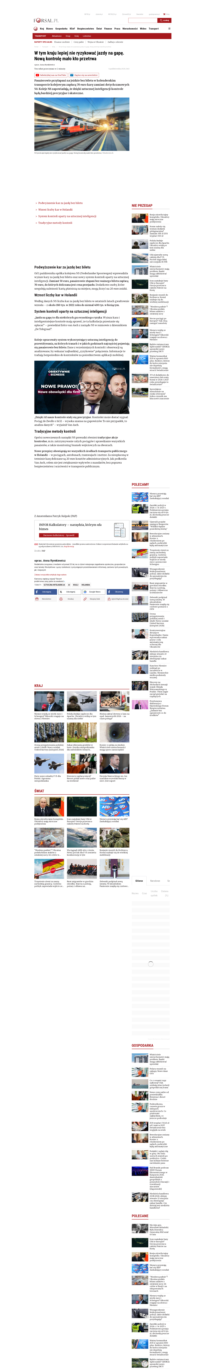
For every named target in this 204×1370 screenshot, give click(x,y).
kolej (75, 585)
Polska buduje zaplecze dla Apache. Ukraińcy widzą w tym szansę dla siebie (81, 716)
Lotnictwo (87, 36)
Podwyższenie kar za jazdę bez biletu (60, 203)
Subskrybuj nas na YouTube (53, 75)
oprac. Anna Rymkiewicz (44, 65)
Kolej (76, 36)
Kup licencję (69, 546)
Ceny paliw (79, 42)
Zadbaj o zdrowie (115, 42)
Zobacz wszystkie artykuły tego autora (50, 575)
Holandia (86, 585)
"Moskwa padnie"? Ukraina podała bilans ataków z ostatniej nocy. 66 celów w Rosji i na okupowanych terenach (47, 852)
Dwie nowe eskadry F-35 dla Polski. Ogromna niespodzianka (47, 778)
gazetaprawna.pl (154, 14)
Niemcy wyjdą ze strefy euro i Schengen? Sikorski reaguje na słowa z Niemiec (49, 716)
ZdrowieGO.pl (126, 14)
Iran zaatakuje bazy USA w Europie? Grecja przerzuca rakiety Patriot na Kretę (79, 821)
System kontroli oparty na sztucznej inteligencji (67, 216)
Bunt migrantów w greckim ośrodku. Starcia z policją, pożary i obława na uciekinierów (80, 883)
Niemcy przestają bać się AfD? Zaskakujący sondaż (114, 820)
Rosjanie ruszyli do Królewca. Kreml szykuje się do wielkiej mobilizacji (114, 852)
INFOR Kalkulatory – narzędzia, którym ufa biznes (70, 527)
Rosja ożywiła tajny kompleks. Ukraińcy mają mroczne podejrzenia (49, 821)
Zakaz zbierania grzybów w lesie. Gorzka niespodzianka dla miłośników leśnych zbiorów (80, 747)
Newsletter (139, 14)
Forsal (36, 47)
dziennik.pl (99, 14)
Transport (40, 36)
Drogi (68, 36)
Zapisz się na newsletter (86, 75)
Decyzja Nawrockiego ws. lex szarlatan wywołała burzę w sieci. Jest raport (113, 778)
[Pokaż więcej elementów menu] (169, 29)
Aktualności (57, 36)
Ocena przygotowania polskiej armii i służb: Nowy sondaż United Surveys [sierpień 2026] (49, 747)
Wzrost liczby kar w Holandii (55, 209)
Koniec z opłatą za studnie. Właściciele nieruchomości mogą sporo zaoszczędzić (113, 747)
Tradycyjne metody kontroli (55, 222)
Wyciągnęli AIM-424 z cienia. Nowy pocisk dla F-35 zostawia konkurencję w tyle (81, 852)
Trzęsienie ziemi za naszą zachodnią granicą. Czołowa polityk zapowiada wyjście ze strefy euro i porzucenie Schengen (48, 883)
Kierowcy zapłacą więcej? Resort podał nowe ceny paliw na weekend (49, 580)
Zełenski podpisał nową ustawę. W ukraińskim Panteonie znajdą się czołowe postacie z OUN (114, 883)
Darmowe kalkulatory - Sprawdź (58, 535)
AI (69, 585)
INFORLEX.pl (112, 14)
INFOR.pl (87, 14)
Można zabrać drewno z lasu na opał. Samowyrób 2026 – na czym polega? (114, 716)
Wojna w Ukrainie (96, 42)
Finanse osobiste (62, 42)
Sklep (168, 14)
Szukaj (166, 20)
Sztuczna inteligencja (54, 585)
